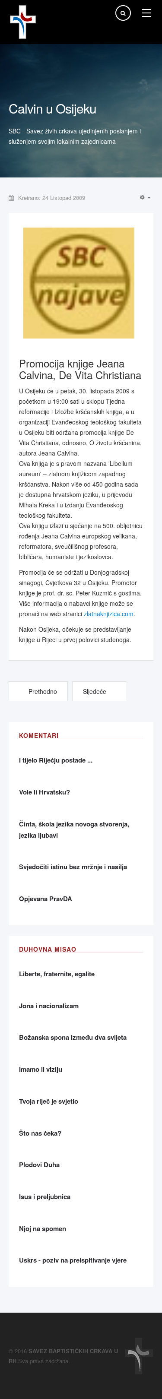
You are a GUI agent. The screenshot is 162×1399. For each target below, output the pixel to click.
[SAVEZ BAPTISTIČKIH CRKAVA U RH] (23, 22)
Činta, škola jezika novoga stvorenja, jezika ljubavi (74, 829)
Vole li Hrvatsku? (44, 792)
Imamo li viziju (40, 1069)
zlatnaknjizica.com (108, 613)
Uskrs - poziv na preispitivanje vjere (73, 1260)
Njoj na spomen (42, 1228)
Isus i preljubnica (44, 1196)
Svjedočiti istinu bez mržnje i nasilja (73, 866)
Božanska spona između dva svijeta (73, 1037)
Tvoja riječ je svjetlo (48, 1101)
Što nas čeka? (40, 1133)
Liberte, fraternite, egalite (57, 973)
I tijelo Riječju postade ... (55, 760)
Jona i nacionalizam (49, 1005)
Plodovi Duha (39, 1164)
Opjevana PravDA (45, 898)
